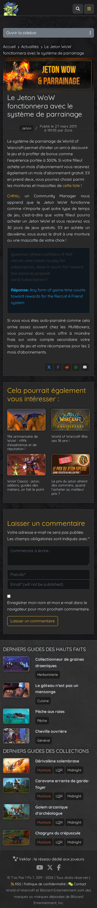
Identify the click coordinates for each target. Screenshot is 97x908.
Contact (79, 884)
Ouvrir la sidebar (21, 32)
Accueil (9, 46)
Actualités (30, 46)
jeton (26, 128)
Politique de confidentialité (45, 884)
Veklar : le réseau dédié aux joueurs (51, 859)
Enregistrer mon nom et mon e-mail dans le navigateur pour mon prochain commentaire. (48, 605)
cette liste (71, 185)
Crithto (13, 195)
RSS (17, 884)
